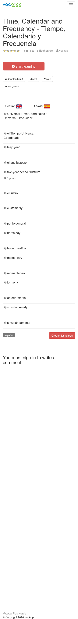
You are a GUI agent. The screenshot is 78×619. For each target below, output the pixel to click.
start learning (25, 66)
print (34, 78)
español (9, 335)
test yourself (13, 86)
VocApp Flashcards (14, 613)
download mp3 (15, 78)
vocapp (63, 50)
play (48, 78)
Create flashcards (62, 335)
